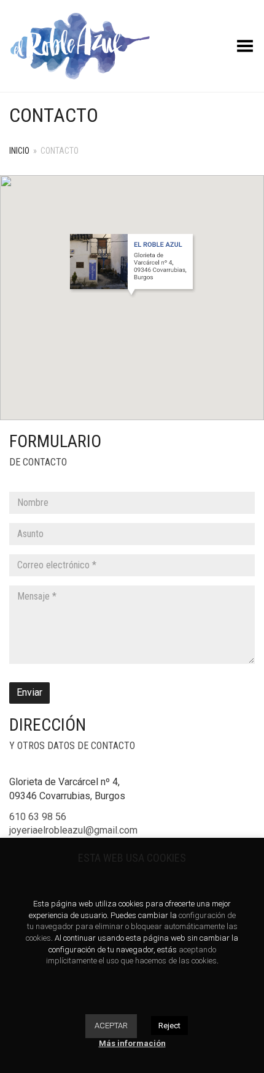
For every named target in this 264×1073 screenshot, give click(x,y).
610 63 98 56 (37, 817)
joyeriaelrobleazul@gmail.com (73, 830)
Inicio (19, 151)
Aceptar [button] (111, 1025)
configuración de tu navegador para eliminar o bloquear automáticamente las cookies (132, 927)
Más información (132, 1043)
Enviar (29, 692)
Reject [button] (169, 1025)
